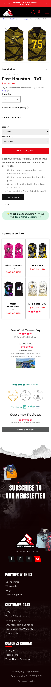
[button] (47, 12)
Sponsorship (12, 582)
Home (5, 19)
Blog (8, 590)
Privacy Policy (13, 620)
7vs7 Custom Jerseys (19, 19)
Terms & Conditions (16, 616)
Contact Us (11, 633)
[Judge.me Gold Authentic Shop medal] (13, 395)
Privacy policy (35, 675)
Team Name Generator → (28, 217)
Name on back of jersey (14, 107)
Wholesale (11, 586)
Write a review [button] (25, 429)
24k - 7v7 (37, 265)
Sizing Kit (10, 650)
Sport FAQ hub (13, 594)
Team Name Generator (18, 659)
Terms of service (26, 681)
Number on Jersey (11, 117)
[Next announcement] (46, 3)
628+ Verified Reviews (25, 337)
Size (4, 127)
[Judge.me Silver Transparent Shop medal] (25, 395)
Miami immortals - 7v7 (14, 306)
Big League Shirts (29, 671)
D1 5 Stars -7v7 (37, 303)
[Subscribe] (42, 520)
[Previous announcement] (5, 3)
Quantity (6, 94)
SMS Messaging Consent (19, 625)
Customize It (13, 197)
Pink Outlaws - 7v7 (13, 267)
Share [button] (7, 204)
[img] (25, 333)
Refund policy (18, 676)
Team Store (11, 655)
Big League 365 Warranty (19, 629)
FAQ (7, 612)
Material (6, 136)
